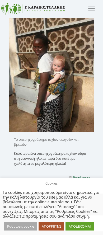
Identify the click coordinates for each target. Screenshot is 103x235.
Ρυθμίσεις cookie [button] (20, 226)
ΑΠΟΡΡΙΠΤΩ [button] (51, 226)
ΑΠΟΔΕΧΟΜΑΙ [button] (80, 226)
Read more (81, 177)
